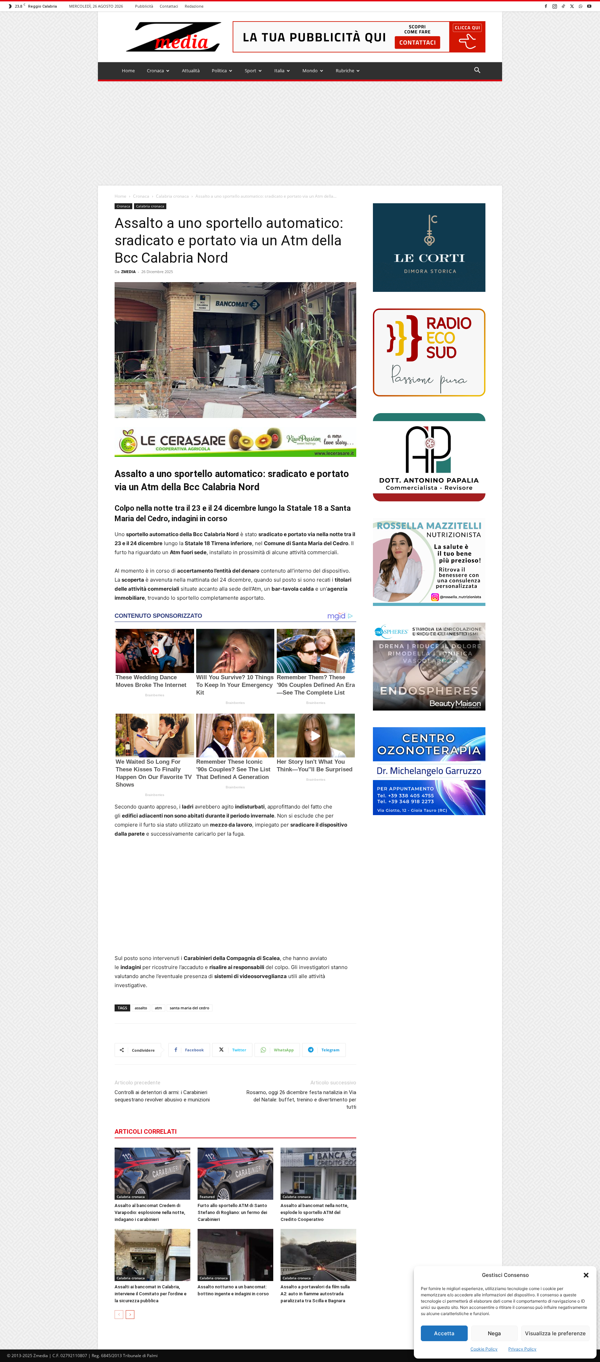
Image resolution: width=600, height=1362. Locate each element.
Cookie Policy (484, 1349)
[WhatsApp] (580, 6)
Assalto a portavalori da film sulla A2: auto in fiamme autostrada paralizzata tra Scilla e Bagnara (315, 1293)
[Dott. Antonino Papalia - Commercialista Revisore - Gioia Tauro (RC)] (429, 457)
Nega (494, 1333)
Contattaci (169, 6)
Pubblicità (144, 6)
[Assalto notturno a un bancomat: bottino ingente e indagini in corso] (235, 1255)
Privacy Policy (522, 1349)
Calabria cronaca (172, 196)
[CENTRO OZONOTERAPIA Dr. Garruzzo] (429, 771)
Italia (279, 70)
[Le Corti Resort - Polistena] (429, 247)
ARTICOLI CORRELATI (146, 1131)
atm (158, 1007)
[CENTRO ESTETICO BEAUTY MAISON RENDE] (429, 667)
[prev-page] (119, 1314)
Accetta (444, 1333)
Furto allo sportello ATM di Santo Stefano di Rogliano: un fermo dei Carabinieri (232, 1212)
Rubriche (345, 70)
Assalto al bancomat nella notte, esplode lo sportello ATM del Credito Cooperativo (314, 1212)
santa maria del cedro (189, 1007)
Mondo (310, 70)
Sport (250, 70)
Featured (207, 1196)
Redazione (194, 6)
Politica (219, 70)
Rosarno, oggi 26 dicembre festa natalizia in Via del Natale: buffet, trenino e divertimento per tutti (301, 1099)
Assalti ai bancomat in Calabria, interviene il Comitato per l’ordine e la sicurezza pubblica (150, 1293)
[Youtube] (589, 6)
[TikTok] (563, 6)
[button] (586, 1275)
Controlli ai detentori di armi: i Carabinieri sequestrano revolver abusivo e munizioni (162, 1096)
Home (128, 70)
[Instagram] (554, 6)
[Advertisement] (300, 133)
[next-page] (130, 1314)
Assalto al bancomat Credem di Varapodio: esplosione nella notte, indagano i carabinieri (150, 1212)
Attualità (191, 70)
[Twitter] (572, 6)
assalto (141, 1007)
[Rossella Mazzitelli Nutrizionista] (429, 562)
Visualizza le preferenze (555, 1333)
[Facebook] (546, 6)
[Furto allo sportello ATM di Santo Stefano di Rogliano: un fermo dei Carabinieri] (235, 1174)
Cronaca (155, 70)
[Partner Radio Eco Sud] (429, 352)
